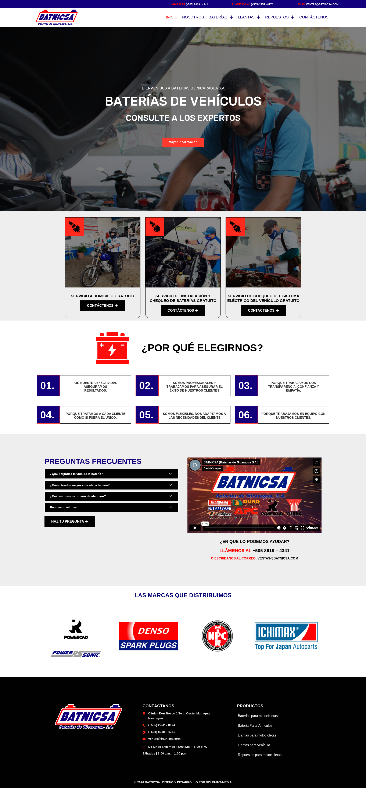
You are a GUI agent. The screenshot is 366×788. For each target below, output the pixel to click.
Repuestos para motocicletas (259, 755)
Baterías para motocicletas (258, 716)
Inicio (171, 17)
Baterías (218, 17)
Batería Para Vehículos (255, 725)
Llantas (246, 17)
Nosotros (193, 17)
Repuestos (277, 17)
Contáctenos (314, 17)
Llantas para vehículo (254, 745)
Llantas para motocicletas (257, 735)
